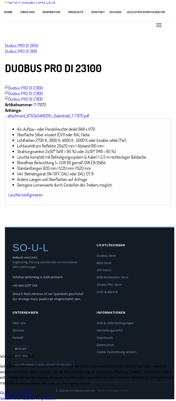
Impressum (105, 338)
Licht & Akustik (107, 292)
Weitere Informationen (17, 398)
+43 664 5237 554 (24, 285)
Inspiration (51, 12)
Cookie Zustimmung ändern (117, 352)
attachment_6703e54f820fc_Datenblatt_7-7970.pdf (48, 115)
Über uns (27, 12)
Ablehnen (27, 392)
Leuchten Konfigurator (146, 12)
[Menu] (159, 25)
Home (8, 12)
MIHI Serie (104, 263)
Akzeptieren (9, 392)
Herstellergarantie (110, 330)
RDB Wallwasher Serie (112, 277)
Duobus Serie (106, 256)
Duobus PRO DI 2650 (21, 45)
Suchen (115, 12)
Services (18, 330)
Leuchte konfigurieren (25, 194)
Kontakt (98, 12)
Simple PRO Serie (109, 285)
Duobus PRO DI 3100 (21, 51)
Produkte (75, 12)
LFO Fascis (104, 270)
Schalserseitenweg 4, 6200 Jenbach (37, 277)
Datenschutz (106, 345)
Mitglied (20, 348)
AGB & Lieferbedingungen (115, 323)
